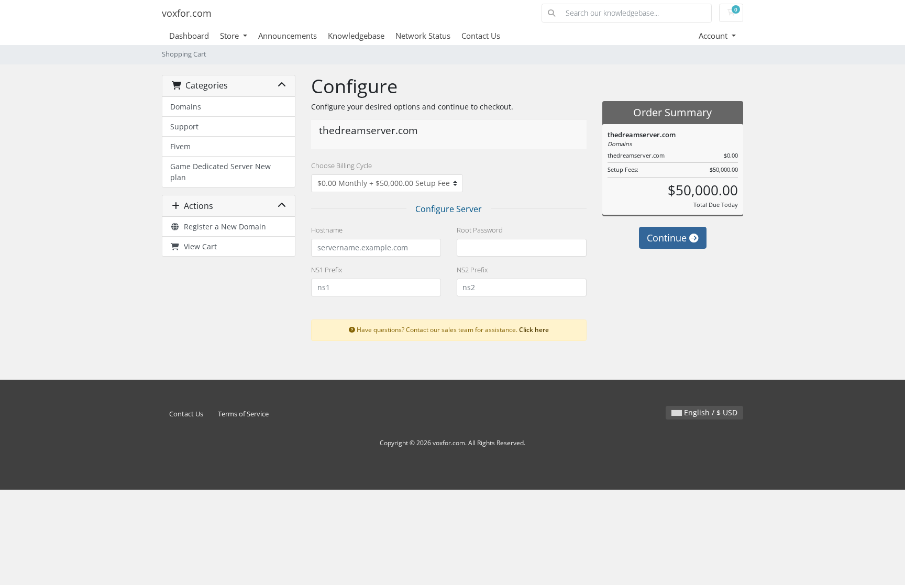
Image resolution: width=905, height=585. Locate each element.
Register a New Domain (223, 226)
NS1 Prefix (326, 269)
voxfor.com (187, 13)
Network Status (422, 35)
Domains (185, 107)
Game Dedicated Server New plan (220, 171)
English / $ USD (709, 412)
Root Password (480, 230)
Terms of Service (243, 414)
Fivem (180, 146)
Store (230, 35)
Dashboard (189, 35)
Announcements (287, 35)
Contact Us (480, 35)
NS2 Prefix (472, 269)
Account (714, 35)
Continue (668, 237)
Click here (534, 329)
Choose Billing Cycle (341, 165)
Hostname (327, 230)
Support (184, 126)
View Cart (198, 246)
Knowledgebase (356, 35)
